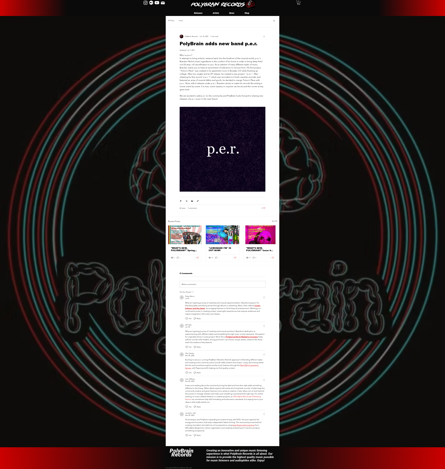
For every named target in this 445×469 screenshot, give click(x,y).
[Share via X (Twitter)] (186, 201)
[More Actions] (264, 297)
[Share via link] (198, 201)
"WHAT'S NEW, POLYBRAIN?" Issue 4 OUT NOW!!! (258, 249)
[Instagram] (145, 2)
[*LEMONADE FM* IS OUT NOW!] (222, 234)
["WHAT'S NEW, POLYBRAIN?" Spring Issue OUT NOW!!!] (185, 234)
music (181, 20)
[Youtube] (157, 2)
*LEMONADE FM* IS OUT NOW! (220, 249)
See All (274, 221)
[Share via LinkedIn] (192, 201)
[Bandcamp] (151, 2)
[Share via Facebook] (181, 201)
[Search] (276, 13)
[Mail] (163, 2)
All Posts (171, 20)
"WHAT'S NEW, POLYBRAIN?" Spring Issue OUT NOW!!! (183, 249)
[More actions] (264, 36)
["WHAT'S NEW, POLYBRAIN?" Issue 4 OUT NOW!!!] (260, 234)
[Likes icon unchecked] (186, 318)
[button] (216, 13)
